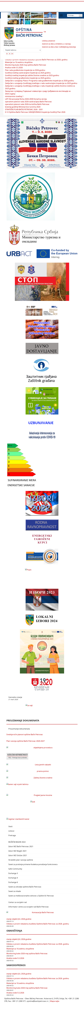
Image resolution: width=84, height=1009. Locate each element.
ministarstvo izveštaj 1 (14, 96)
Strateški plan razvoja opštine (20, 860)
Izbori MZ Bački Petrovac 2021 (20, 846)
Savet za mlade (14, 891)
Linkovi (11, 831)
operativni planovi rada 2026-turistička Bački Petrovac (27, 104)
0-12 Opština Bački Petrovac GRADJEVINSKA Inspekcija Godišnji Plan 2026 (35, 112)
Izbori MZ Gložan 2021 (17, 855)
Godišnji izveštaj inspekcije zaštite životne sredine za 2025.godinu (32, 75)
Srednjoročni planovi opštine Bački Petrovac (24, 734)
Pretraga (12, 835)
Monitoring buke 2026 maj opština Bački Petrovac (25, 65)
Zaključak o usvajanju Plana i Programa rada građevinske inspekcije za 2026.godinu (39, 80)
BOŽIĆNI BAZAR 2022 (17, 842)
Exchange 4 (13, 878)
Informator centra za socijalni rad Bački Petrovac (28, 907)
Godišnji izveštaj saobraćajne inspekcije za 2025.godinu (28, 73)
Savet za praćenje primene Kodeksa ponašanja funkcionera (32, 864)
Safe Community (15, 869)
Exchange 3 (13, 873)
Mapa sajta (54, 1001)
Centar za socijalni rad (17, 902)
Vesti (10, 826)
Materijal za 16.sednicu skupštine (18, 62)
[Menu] (61, 15)
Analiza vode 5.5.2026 (14, 67)
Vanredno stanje (15, 698)
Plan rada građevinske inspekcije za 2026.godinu (25, 70)
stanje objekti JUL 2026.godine (18, 919)
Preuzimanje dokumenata (19, 729)
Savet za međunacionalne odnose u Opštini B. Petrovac (31, 896)
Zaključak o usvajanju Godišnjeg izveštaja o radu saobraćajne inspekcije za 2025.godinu (41, 83)
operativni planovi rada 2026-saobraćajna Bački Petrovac (28, 101)
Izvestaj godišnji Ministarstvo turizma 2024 (22, 107)
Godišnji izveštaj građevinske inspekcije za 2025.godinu (28, 78)
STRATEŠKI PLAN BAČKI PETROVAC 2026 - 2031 (24, 109)
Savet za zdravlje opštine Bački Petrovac (24, 887)
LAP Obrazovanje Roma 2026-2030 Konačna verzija (26, 99)
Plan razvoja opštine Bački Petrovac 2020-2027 (25, 741)
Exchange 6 (13, 882)
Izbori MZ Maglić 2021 (17, 851)
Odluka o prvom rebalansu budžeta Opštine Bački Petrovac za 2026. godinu (36, 59)
